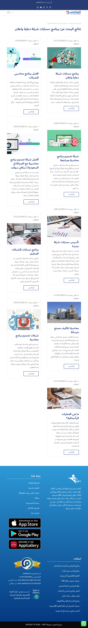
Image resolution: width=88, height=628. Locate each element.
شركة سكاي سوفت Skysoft (29, 493)
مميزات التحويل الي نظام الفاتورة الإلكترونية (64, 606)
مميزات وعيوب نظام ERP (71, 580)
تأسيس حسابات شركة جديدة (66, 244)
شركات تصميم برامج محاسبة (27, 337)
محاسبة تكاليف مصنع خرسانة (66, 330)
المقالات (76, 43)
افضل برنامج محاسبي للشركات (26, 75)
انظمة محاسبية (33, 488)
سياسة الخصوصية (32, 503)
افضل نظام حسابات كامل (71, 596)
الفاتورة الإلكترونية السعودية (70, 575)
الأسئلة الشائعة (34, 483)
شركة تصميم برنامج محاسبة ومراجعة (68, 158)
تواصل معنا (35, 513)
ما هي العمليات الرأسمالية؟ (70, 416)
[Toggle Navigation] (8, 13)
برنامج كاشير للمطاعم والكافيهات (68, 600)
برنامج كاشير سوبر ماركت (71, 570)
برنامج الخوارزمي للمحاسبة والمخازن (67, 565)
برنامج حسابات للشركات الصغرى (25, 251)
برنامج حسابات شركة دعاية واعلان (67, 75)
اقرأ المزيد (71, 108)
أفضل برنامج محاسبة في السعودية (68, 610)
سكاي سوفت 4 (72, 40)
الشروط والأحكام (33, 508)
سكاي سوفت (33, 40)
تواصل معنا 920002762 (42, 2)
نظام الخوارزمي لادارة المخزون (69, 586)
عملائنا (37, 498)
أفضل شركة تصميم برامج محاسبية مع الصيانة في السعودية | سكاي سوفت (24, 163)
